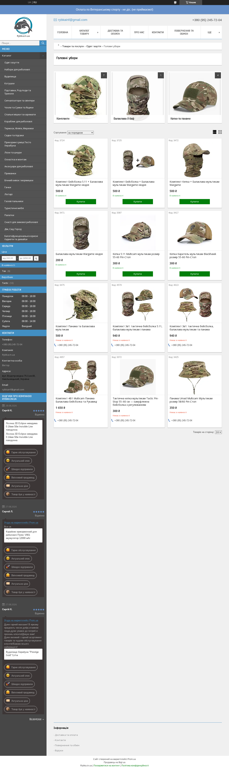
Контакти (158, 32)
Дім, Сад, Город (12, 229)
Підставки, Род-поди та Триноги (17, 92)
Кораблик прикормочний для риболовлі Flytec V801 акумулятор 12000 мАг (21, 534)
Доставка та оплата (115, 32)
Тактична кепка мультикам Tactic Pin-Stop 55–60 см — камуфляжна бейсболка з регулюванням (136, 401)
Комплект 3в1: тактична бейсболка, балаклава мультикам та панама (192, 328)
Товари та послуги (73, 46)
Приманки (10, 173)
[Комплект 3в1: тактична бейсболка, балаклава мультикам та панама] (195, 305)
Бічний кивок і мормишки (18, 180)
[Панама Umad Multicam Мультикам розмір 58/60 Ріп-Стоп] (195, 377)
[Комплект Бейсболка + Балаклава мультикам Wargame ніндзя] (138, 160)
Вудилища (10, 76)
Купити (81, 201)
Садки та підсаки (14, 135)
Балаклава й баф (124, 118)
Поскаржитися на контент (107, 765)
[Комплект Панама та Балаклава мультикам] (81, 305)
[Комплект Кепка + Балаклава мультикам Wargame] (195, 160)
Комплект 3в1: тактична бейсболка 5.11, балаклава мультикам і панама (137, 328)
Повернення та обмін (184, 32)
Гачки (7, 187)
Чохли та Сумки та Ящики (18, 107)
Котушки (9, 83)
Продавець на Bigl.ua (114, 762)
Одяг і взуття (11, 62)
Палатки (9, 215)
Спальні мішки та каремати (20, 114)
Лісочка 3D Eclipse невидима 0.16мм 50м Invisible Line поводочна (21, 426)
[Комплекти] (81, 97)
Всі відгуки (35, 718)
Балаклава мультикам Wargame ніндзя (79, 254)
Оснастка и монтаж (15, 159)
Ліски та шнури (13, 152)
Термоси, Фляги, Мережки (19, 128)
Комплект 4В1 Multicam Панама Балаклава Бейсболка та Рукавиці (76, 400)
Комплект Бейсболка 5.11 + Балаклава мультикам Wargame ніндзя (79, 183)
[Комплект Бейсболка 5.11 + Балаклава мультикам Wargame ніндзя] (81, 160)
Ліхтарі (8, 194)
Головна (62, 32)
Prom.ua (132, 759)
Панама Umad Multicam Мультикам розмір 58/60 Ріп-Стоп (191, 400)
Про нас (139, 32)
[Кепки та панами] (195, 97)
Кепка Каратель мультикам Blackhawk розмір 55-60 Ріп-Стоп (193, 255)
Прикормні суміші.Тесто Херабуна (17, 144)
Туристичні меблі (14, 208)
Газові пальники (13, 201)
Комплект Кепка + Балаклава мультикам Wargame (194, 183)
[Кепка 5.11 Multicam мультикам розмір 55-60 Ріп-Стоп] (138, 232)
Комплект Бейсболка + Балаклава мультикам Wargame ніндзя (133, 183)
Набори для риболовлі (17, 69)
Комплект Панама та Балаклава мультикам (75, 328)
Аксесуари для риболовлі (18, 166)
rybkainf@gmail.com (13, 389)
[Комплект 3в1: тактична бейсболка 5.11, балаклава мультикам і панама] (138, 305)
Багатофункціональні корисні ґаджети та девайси (21, 237)
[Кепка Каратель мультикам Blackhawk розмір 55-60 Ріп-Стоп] (195, 232)
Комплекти (63, 118)
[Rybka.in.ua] (23, 25)
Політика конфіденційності (135, 765)
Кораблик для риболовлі (18, 121)
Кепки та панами (180, 118)
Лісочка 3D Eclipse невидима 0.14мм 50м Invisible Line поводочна (21, 437)
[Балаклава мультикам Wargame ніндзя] (81, 232)
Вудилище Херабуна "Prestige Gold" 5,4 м (22, 654)
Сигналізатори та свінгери (19, 100)
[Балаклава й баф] (138, 97)
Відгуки (59, 750)
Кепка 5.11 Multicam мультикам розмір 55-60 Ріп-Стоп (136, 255)
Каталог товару (84, 32)
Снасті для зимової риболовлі (21, 222)
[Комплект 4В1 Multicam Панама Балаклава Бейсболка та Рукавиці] (81, 377)
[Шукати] (43, 43)
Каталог (6, 55)
